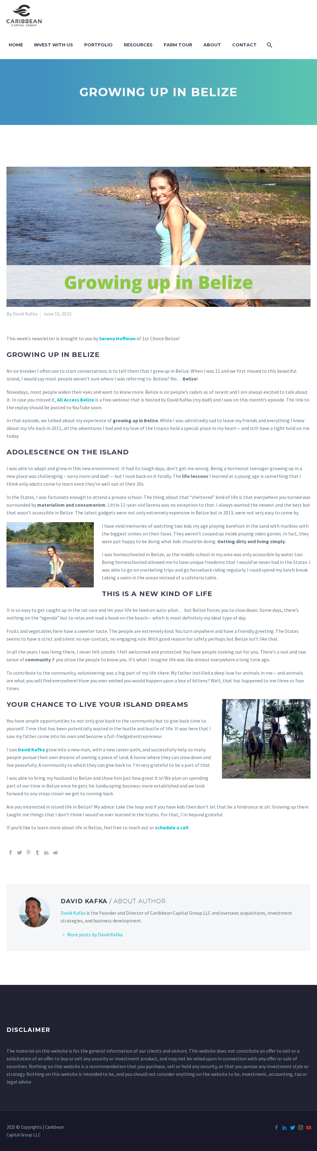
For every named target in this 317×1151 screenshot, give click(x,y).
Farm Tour (178, 45)
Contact (244, 45)
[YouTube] (308, 1127)
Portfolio (98, 45)
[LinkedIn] (46, 852)
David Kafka (73, 913)
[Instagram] (300, 1127)
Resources (138, 45)
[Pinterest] (28, 852)
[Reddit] (55, 852)
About (212, 45)
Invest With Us (53, 45)
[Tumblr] (37, 852)
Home (16, 45)
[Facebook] (10, 852)
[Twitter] (19, 852)
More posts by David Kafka (95, 934)
